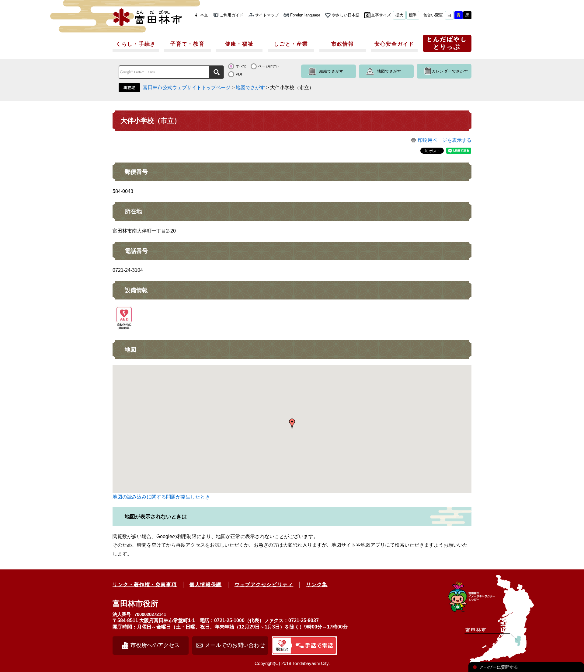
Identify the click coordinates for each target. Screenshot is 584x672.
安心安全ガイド (394, 44)
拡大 (399, 15)
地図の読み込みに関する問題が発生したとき (161, 496)
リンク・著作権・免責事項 (145, 584)
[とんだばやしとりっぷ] (447, 45)
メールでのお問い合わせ (235, 645)
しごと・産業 (291, 44)
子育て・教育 (187, 44)
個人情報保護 (205, 584)
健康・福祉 (239, 44)
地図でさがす (389, 71)
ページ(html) (268, 66)
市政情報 (342, 44)
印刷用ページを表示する (444, 140)
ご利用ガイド (231, 15)
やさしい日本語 (346, 15)
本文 (204, 15)
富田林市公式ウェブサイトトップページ (187, 87)
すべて (241, 66)
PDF (239, 74)
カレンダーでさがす (450, 71)
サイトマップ (267, 15)
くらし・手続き (136, 44)
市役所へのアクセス (155, 645)
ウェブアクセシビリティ (264, 584)
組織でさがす (331, 71)
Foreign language (305, 15)
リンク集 (316, 584)
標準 (413, 15)
